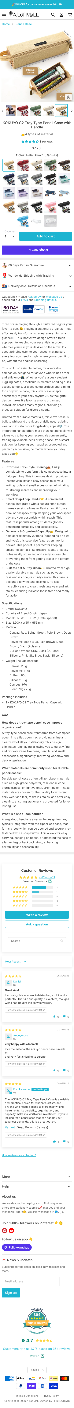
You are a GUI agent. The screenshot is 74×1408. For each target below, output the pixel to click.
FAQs (24, 300)
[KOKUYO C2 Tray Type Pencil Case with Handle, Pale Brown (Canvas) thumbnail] (61, 110)
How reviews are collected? (19, 1155)
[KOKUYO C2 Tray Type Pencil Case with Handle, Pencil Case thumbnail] (10, 110)
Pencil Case (24, 24)
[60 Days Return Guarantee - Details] (11, 312)
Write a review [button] (37, 915)
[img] (13, 976)
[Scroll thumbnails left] (3, 111)
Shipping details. (45, 300)
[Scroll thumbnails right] (71, 111)
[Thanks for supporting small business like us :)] (53, 312)
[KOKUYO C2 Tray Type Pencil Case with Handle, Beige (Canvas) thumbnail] (48, 110)
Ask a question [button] (37, 924)
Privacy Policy (51, 1395)
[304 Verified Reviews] (37, 1336)
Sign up (11, 1293)
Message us (54, 296)
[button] (30, 141)
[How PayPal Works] (34, 312)
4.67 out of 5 (47, 877)
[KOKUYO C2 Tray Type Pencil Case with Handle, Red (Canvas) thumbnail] (23, 110)
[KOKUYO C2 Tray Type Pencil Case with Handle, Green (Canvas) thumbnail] (35, 110)
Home (6, 24)
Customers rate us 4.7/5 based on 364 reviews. (37, 1349)
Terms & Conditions (27, 1395)
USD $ (35, 1369)
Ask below (35, 296)
